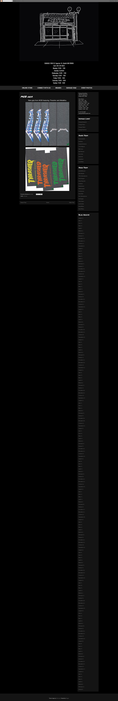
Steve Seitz (81, 154)
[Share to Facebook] (40, 194)
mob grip (25, 196)
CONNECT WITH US (44, 88)
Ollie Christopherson (83, 176)
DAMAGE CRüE (71, 88)
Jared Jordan (81, 203)
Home (47, 202)
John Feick (81, 156)
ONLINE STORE (27, 88)
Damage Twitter (82, 127)
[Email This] (36, 194)
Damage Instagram (83, 122)
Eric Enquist (81, 198)
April (80, 228)
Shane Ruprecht (82, 181)
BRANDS (58, 88)
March (80, 230)
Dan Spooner (81, 191)
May (79, 225)
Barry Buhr (81, 193)
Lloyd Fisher (81, 161)
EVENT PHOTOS (86, 88)
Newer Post (23, 202)
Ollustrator (58, 698)
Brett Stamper (82, 178)
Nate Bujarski (81, 173)
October (80, 243)
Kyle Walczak (81, 151)
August (80, 218)
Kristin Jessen (81, 186)
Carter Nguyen (82, 146)
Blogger (67, 698)
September (81, 246)
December (81, 238)
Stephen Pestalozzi (82, 144)
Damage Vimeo (82, 124)
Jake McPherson (82, 171)
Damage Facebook (82, 129)
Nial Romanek (81, 188)
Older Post (71, 202)
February (80, 233)
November (81, 241)
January (80, 235)
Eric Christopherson (83, 196)
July (79, 220)
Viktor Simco (81, 201)
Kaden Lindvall (82, 138)
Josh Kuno (81, 141)
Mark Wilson (81, 209)
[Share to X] (39, 194)
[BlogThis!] (38, 194)
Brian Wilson (81, 206)
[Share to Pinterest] (41, 194)
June (79, 223)
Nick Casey (81, 149)
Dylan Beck (81, 159)
